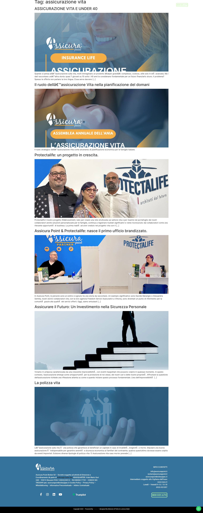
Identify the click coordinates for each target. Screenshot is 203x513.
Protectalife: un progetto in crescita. (66, 155)
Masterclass (105, 5)
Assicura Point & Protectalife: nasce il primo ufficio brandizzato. (91, 230)
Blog (132, 5)
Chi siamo (76, 5)
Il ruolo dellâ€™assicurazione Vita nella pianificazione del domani (92, 84)
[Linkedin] (54, 494)
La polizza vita (47, 382)
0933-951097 (161, 487)
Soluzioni (89, 5)
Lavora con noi (120, 5)
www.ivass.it (162, 482)
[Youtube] (60, 494)
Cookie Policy (75, 483)
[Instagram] (47, 494)
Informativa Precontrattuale (61, 485)
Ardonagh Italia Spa (64, 477)
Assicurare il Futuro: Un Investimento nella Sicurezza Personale (90, 306)
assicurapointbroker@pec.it (58, 483)
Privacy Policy (88, 483)
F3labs (95, 509)
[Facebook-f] (41, 494)
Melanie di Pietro (113, 509)
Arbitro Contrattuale (81, 485)
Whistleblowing (42, 485)
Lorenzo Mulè (125, 509)
